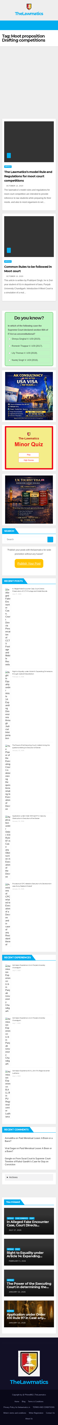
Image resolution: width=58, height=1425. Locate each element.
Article (8, 166)
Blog (23, 1402)
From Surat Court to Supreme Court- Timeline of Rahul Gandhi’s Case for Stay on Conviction (28, 1161)
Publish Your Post (29, 563)
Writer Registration (36, 1413)
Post (32, 1218)
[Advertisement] (29, 77)
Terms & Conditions (35, 1402)
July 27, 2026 (15, 1230)
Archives (13, 1177)
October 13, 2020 (14, 186)
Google (8, 1158)
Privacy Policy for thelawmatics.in (17, 1407)
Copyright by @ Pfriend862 (23, 1395)
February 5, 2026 (17, 1261)
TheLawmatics (29, 13)
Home (17, 1402)
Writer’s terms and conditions (14, 1413)
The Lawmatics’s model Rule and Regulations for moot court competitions (28, 176)
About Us (29, 1419)
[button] (28, 25)
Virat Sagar (10, 1148)
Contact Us (50, 1413)
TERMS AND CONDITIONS (43, 1407)
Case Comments (22, 1218)
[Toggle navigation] (53, 25)
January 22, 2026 (17, 1292)
